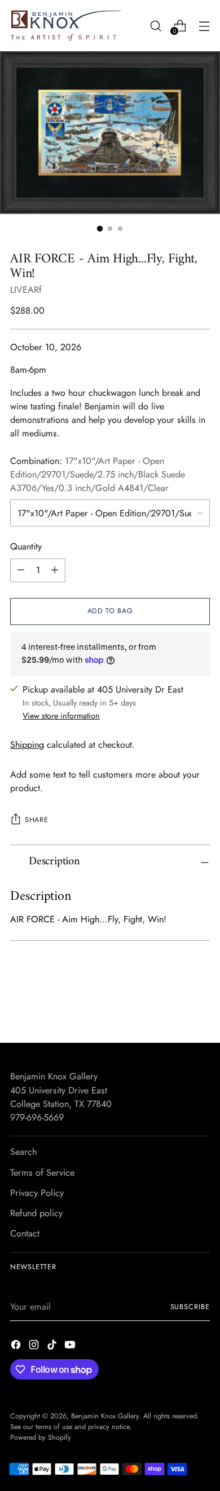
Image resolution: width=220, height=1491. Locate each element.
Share (36, 820)
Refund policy (36, 1213)
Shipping (27, 744)
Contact (24, 1233)
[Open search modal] (155, 25)
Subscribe (190, 1307)
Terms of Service (42, 1172)
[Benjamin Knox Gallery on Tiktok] (53, 1346)
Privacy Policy (37, 1192)
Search (23, 1151)
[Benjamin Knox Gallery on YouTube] (71, 1346)
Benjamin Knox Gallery (105, 1416)
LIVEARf (26, 289)
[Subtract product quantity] (21, 570)
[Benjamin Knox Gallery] (66, 26)
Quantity (26, 546)
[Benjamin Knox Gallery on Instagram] (35, 1346)
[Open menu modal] (203, 25)
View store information (61, 715)
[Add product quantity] (55, 570)
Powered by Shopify (40, 1437)
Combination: (97, 474)
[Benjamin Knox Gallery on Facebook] (17, 1346)
